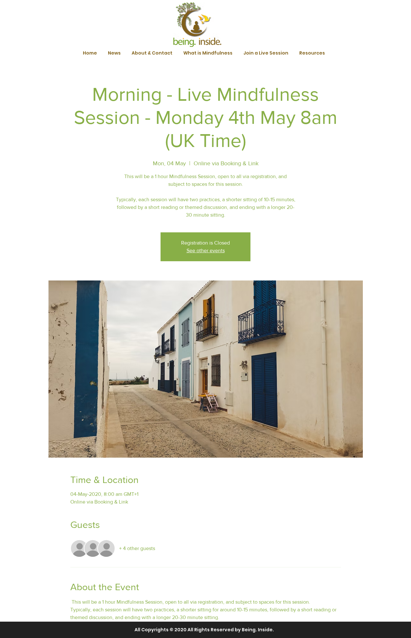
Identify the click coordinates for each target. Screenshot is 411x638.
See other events (206, 250)
